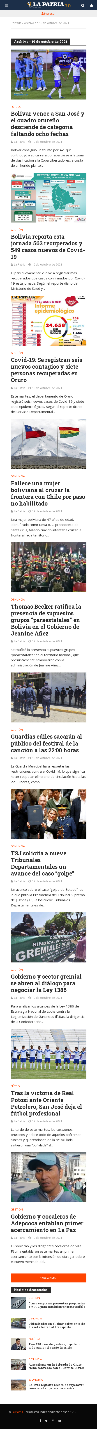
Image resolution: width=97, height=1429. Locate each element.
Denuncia (18, 476)
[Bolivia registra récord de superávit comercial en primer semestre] (18, 1384)
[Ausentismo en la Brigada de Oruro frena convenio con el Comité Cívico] (18, 1364)
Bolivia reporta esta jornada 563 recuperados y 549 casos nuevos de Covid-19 (48, 246)
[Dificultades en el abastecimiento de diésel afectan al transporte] (18, 1323)
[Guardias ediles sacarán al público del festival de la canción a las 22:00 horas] (48, 697)
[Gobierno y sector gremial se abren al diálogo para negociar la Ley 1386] (48, 937)
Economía (35, 1379)
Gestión (17, 230)
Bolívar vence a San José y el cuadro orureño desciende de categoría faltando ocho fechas (48, 123)
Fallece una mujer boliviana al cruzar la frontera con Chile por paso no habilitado (48, 493)
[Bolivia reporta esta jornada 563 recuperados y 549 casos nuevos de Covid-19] (48, 198)
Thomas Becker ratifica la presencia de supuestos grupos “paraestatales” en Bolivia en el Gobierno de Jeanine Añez (46, 620)
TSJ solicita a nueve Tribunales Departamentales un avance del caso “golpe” (42, 863)
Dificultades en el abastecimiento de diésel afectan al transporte (56, 1325)
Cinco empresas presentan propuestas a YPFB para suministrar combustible (56, 1305)
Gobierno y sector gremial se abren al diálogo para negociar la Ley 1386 (46, 983)
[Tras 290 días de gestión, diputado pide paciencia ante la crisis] (18, 1344)
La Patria (19, 142)
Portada (16, 23)
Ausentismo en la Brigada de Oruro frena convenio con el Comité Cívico (56, 1366)
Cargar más (49, 1278)
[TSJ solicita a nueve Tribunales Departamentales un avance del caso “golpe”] (48, 814)
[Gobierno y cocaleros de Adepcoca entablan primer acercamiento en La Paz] (48, 1177)
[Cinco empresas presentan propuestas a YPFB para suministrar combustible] (18, 1303)
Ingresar (50, 13)
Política (34, 1338)
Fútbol (16, 107)
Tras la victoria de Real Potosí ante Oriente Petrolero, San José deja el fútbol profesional (46, 1103)
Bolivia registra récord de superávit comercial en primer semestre (56, 1386)
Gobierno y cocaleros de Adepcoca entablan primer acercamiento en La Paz (47, 1223)
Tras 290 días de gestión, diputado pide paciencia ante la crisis (54, 1346)
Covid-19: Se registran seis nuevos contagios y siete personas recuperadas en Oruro (46, 370)
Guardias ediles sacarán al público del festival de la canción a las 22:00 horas (46, 743)
